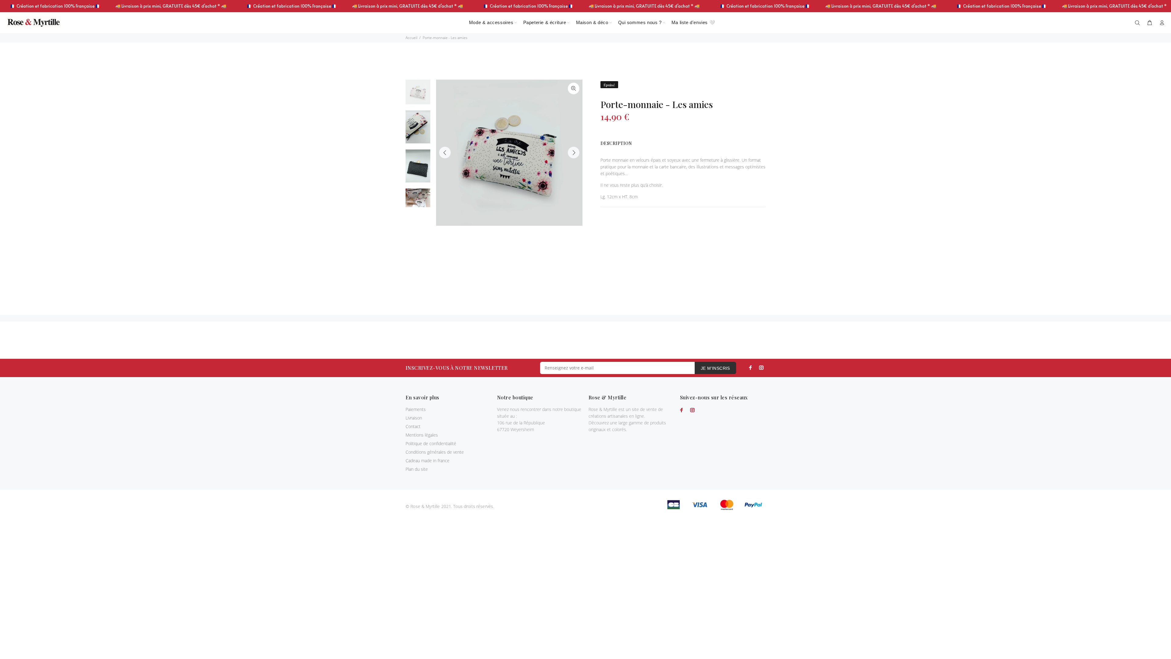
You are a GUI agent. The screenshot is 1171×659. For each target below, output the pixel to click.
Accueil (411, 37)
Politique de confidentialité (431, 443)
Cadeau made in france (427, 460)
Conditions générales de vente (435, 452)
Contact (413, 426)
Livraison (414, 418)
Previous (445, 152)
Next (573, 152)
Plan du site (417, 469)
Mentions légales (422, 435)
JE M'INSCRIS (715, 368)
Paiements (416, 409)
